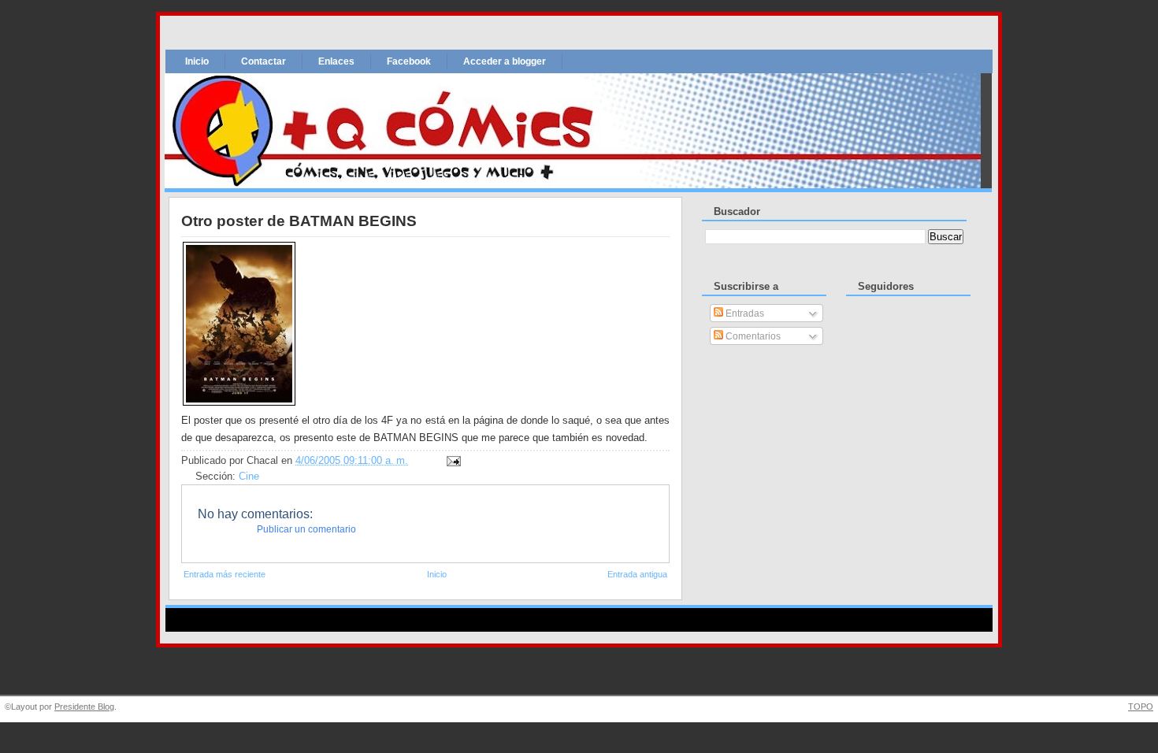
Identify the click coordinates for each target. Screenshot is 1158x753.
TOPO (1140, 706)
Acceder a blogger (504, 61)
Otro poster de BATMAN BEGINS (299, 221)
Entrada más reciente (224, 574)
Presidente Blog (84, 706)
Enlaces (336, 61)
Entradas (743, 313)
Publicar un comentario (306, 529)
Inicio (197, 61)
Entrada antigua (637, 574)
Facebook (409, 61)
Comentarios (752, 336)
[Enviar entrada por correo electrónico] (451, 460)
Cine (249, 476)
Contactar (263, 61)
